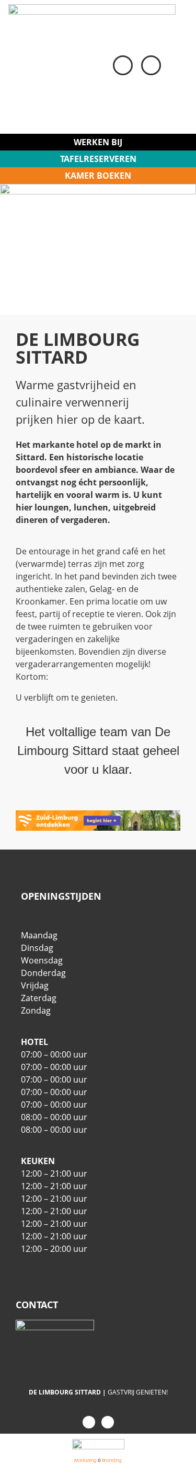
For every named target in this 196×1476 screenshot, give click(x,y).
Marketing (85, 1460)
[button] (177, 66)
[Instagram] (107, 1422)
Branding (112, 1460)
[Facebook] (89, 1422)
